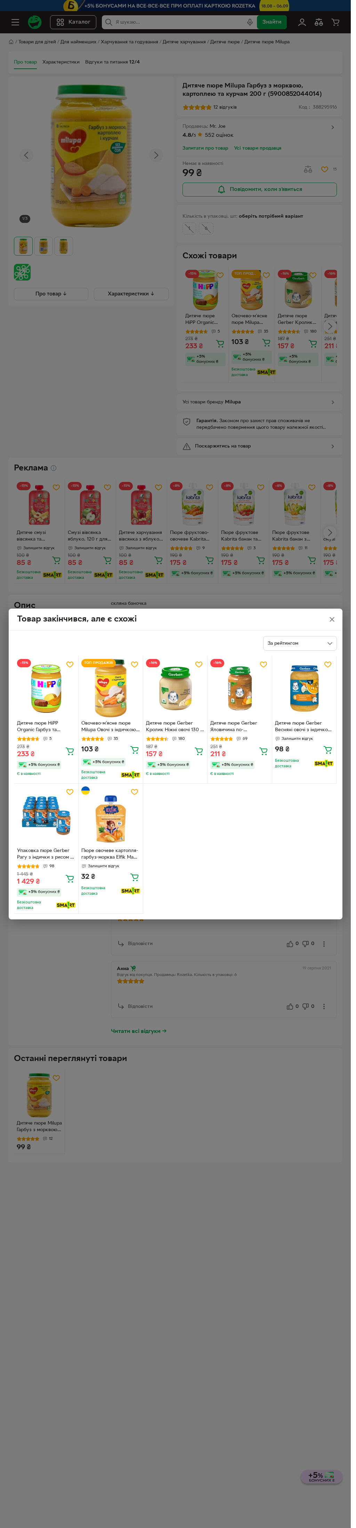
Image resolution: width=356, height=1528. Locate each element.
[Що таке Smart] (130, 775)
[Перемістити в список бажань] (69, 664)
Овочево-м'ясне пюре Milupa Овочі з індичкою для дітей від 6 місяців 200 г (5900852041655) (108, 727)
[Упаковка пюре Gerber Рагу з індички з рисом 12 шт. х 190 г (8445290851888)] (46, 815)
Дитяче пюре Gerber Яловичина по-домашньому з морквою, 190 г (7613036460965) (238, 727)
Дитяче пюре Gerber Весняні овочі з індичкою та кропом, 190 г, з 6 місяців (303, 727)
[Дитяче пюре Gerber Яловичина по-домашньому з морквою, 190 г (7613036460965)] (239, 688)
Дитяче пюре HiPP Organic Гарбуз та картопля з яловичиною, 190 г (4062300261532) (44, 727)
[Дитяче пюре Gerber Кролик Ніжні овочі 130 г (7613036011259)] (175, 688)
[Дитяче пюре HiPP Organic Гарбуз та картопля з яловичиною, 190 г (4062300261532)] (46, 688)
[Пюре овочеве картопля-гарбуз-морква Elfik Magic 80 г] (110, 815)
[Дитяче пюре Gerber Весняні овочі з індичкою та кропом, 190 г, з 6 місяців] (304, 688)
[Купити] (69, 751)
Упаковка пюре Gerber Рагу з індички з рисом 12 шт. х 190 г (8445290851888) (46, 855)
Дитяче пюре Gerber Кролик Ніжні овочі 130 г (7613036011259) (174, 727)
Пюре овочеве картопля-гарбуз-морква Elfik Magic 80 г (110, 855)
